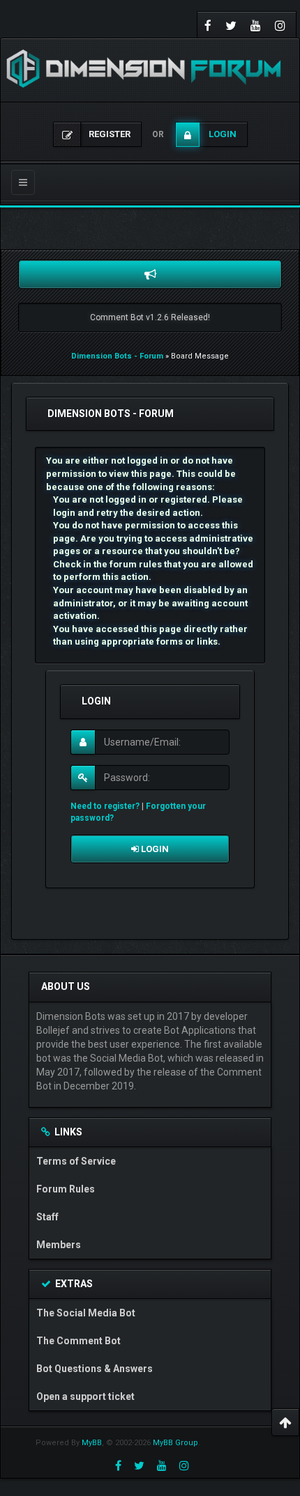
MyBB (92, 1442)
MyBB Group (175, 1442)
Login (154, 849)
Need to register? (105, 806)
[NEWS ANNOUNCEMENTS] (150, 274)
